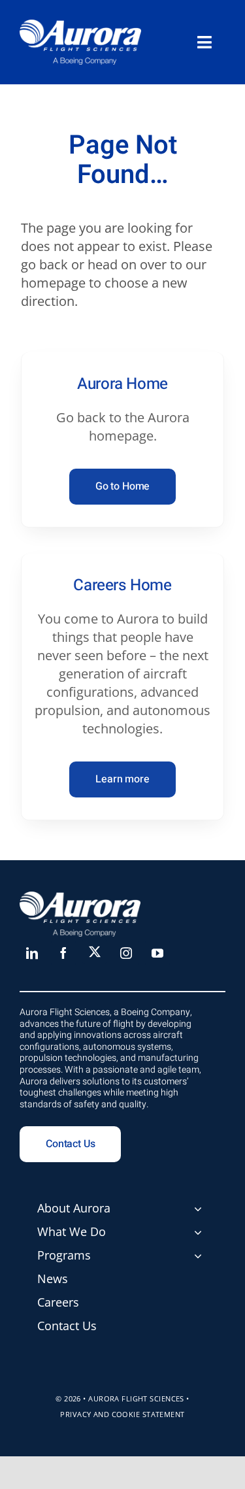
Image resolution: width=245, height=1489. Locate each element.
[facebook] (63, 953)
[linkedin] (32, 953)
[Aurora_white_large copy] (80, 26)
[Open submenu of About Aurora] (198, 1208)
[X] (94, 951)
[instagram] (126, 953)
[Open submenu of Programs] (198, 1256)
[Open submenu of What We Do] (198, 1232)
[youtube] (157, 953)
